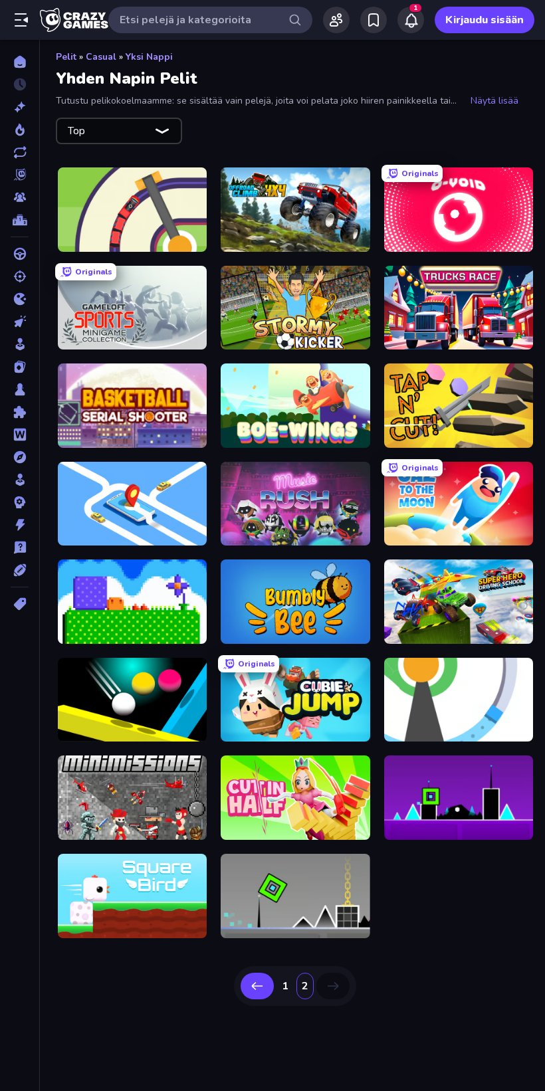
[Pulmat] (19, 412)
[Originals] (19, 174)
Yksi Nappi (149, 56)
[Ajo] (19, 254)
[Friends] (336, 20)
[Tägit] (19, 604)
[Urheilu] (19, 570)
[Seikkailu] (19, 457)
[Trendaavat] (19, 129)
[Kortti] (19, 366)
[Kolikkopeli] (19, 344)
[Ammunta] (19, 276)
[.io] (19, 299)
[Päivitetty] (19, 152)
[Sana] (19, 434)
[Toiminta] (19, 525)
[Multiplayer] (19, 197)
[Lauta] (19, 389)
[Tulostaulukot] (19, 220)
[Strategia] (19, 502)
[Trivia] (19, 547)
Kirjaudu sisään (484, 20)
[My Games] (373, 20)
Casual (101, 56)
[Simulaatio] (19, 479)
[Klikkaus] (19, 321)
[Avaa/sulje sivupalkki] (21, 20)
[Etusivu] (19, 61)
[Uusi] (19, 107)
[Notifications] (410, 20)
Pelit (66, 56)
